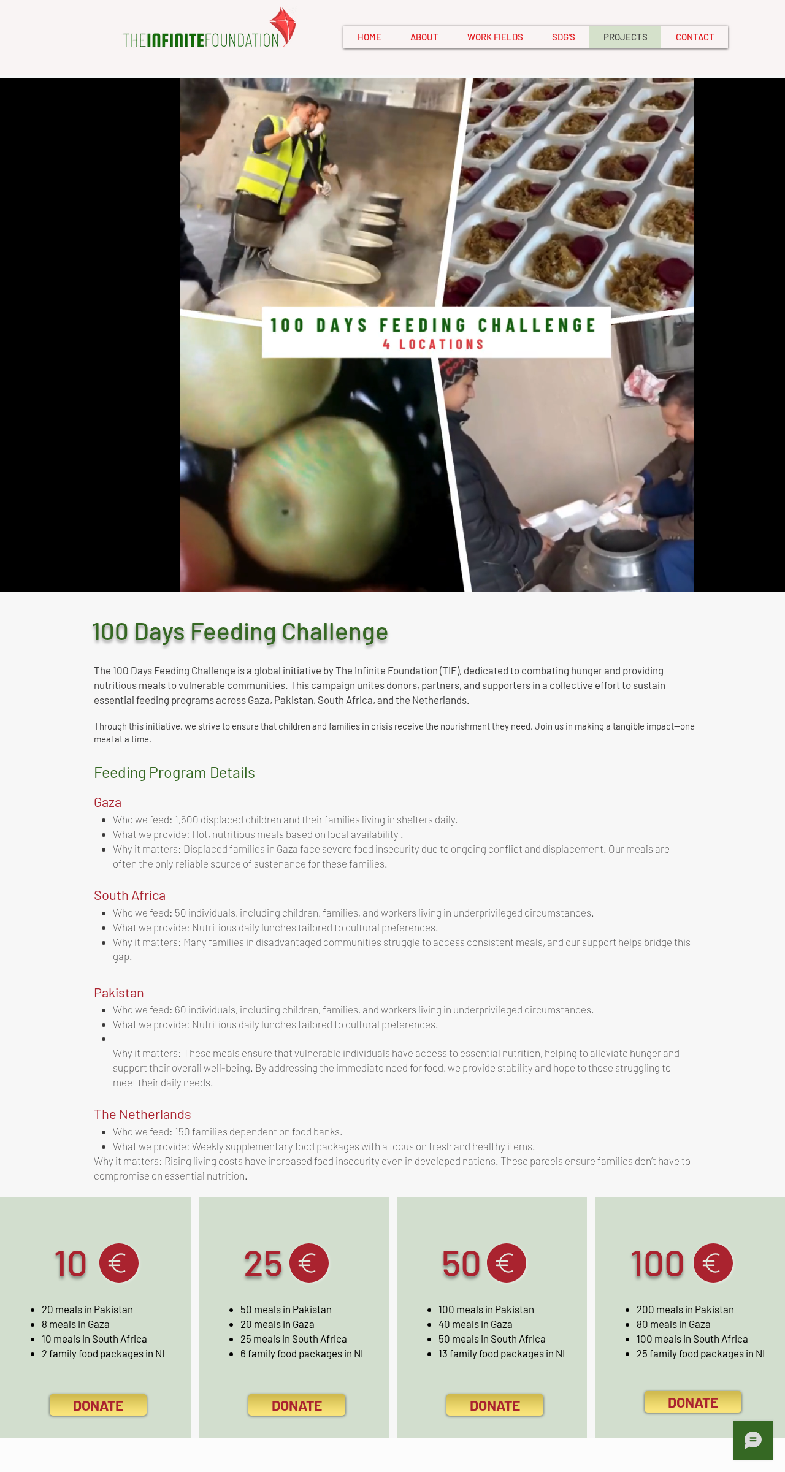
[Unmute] (23, 576)
